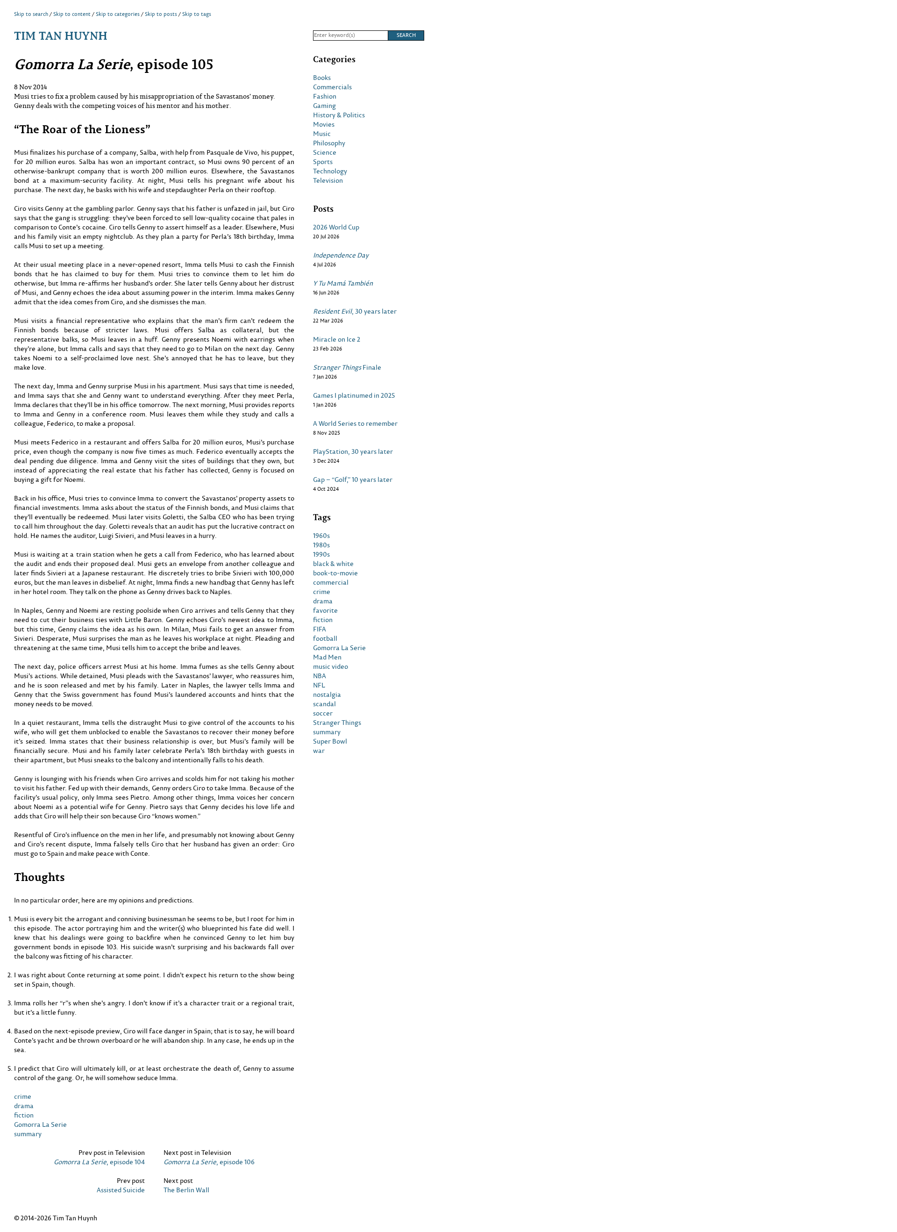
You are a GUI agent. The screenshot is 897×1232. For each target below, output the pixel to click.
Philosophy (329, 143)
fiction (24, 1115)
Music (322, 133)
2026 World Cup (336, 227)
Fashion (324, 96)
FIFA (319, 629)
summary (28, 1134)
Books (322, 77)
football (325, 638)
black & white (333, 563)
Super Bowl (330, 741)
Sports (323, 161)
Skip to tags (196, 14)
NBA (319, 675)
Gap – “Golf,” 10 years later (352, 479)
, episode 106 (209, 1162)
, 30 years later (355, 311)
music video (330, 666)
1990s (321, 554)
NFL (319, 685)
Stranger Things (337, 722)
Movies (324, 124)
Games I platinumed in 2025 (354, 395)
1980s (321, 545)
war (319, 750)
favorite (325, 610)
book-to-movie (335, 573)
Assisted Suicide (121, 1190)
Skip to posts (161, 14)
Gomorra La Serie (40, 1124)
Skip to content (72, 14)
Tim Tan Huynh (60, 35)
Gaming (324, 105)
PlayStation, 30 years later (353, 451)
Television (328, 180)
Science (324, 152)
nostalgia (327, 694)
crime (22, 1096)
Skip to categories (118, 14)
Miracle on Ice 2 (336, 339)
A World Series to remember (355, 423)
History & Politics (339, 115)
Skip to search (31, 14)
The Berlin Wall (186, 1190)
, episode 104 (99, 1162)
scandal (324, 704)
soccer (323, 713)
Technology (330, 171)
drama (24, 1105)
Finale (347, 367)
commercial (331, 582)
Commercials (332, 87)
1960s (321, 535)
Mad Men (327, 657)
